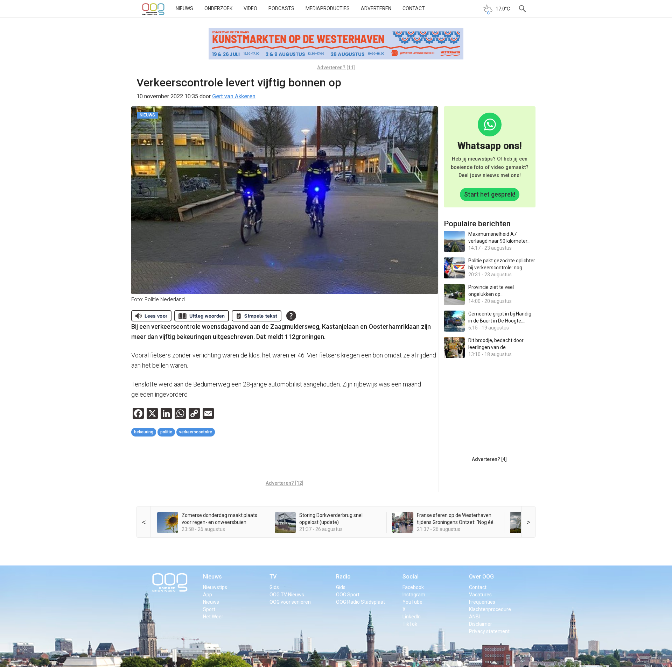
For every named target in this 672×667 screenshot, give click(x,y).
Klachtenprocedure (490, 609)
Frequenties (482, 602)
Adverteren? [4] (489, 459)
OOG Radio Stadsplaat (360, 602)
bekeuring (143, 432)
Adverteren (376, 8)
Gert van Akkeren (233, 96)
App (207, 594)
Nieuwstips (215, 587)
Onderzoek (218, 8)
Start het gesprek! (489, 194)
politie (166, 432)
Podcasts (281, 8)
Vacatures (480, 594)
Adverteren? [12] (284, 483)
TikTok (409, 624)
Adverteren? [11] (336, 67)
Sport (209, 609)
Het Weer (213, 616)
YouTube (412, 602)
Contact (413, 8)
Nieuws (184, 8)
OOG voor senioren (290, 602)
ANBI (474, 616)
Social (410, 576)
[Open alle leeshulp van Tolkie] (291, 316)
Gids (274, 587)
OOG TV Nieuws (287, 594)
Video (250, 8)
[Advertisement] (284, 459)
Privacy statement (489, 631)
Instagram (413, 594)
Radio (343, 576)
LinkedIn (411, 616)
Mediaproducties (328, 8)
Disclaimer (480, 624)
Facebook (413, 587)
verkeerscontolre (195, 432)
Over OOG (481, 576)
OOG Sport (347, 594)
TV (273, 576)
